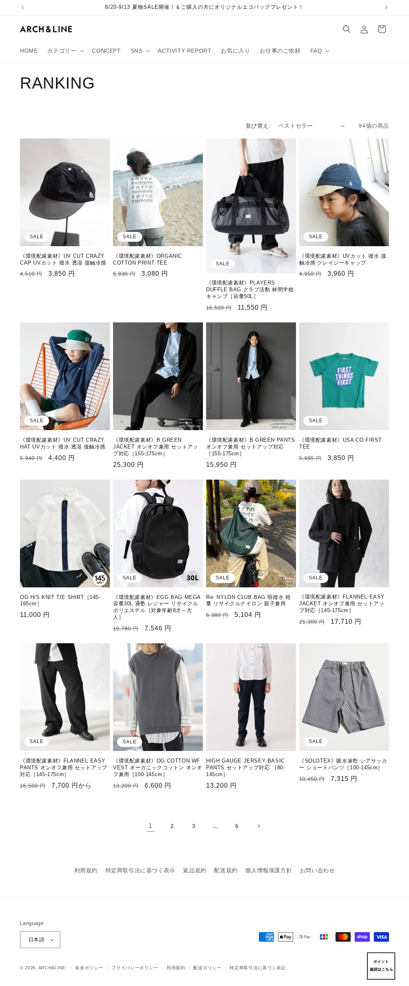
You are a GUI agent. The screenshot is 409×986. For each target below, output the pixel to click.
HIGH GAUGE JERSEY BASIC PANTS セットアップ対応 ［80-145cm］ (245, 767)
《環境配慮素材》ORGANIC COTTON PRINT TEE (147, 259)
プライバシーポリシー (134, 967)
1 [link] (151, 825)
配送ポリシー (207, 967)
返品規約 (194, 870)
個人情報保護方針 (268, 870)
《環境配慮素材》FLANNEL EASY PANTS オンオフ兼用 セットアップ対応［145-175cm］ (63, 767)
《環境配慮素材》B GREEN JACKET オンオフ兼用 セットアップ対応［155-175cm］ (155, 446)
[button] (64, 50)
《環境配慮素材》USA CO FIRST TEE (340, 443)
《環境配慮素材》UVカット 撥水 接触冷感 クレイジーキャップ (343, 259)
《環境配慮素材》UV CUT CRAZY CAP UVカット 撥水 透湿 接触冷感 (63, 259)
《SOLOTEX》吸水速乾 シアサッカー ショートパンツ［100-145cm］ (343, 764)
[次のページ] (258, 826)
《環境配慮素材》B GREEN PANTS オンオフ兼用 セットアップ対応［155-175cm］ (250, 446)
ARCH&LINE (52, 967)
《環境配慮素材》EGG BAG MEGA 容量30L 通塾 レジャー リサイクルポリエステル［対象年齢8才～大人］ (157, 607)
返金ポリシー (89, 967)
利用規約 (85, 870)
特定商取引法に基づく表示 (140, 870)
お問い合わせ (317, 870)
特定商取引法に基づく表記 (258, 967)
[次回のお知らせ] (386, 7)
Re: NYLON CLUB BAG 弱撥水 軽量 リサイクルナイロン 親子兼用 (248, 600)
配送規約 (225, 870)
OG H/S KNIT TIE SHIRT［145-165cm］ (60, 600)
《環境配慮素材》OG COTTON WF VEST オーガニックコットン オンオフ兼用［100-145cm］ (157, 767)
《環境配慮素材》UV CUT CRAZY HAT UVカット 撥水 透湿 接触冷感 (62, 443)
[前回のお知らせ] (23, 7)
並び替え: (258, 126)
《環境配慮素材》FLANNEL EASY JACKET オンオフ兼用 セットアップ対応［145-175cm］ (342, 603)
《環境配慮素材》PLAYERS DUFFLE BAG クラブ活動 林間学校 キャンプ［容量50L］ (250, 289)
